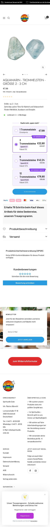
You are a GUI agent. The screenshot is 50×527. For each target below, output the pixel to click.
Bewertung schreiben (25, 283)
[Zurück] (4, 74)
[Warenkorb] (46, 18)
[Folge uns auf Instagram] (35, 470)
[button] (30, 130)
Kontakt (6, 453)
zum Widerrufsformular (25, 361)
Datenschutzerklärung (11, 462)
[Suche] (9, 18)
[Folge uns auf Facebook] (30, 470)
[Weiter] (46, 74)
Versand (6, 466)
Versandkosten (21, 92)
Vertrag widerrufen (10, 479)
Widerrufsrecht (8, 475)
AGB (4, 470)
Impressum (7, 457)
